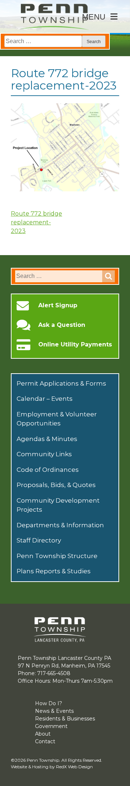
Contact (45, 741)
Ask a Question (61, 325)
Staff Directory (39, 540)
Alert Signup (57, 305)
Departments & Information (60, 525)
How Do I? (48, 703)
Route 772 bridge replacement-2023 (36, 222)
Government (51, 726)
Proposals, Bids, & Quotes (56, 484)
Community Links (44, 454)
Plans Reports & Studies (54, 571)
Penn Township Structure (57, 556)
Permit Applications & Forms (61, 383)
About (43, 734)
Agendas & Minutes (47, 438)
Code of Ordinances (48, 469)
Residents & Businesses (65, 718)
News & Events (54, 711)
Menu (93, 16)
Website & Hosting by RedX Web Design (52, 766)
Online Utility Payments (75, 345)
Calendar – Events (45, 398)
